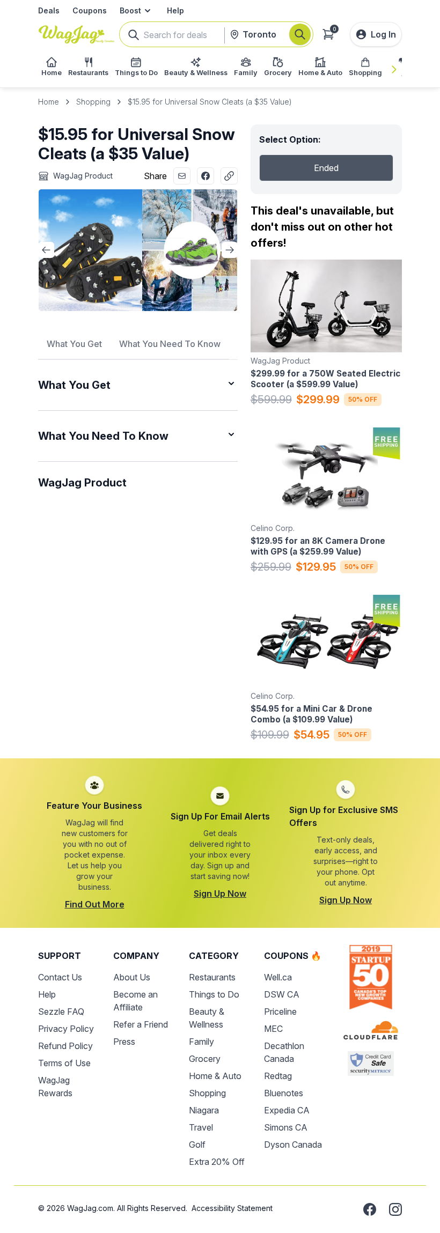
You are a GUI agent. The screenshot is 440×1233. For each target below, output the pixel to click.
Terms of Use (64, 1063)
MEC (273, 1028)
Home (48, 101)
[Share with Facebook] (205, 175)
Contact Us (60, 977)
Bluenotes (283, 1093)
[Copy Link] (229, 175)
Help (175, 10)
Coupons (89, 10)
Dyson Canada (293, 1144)
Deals (49, 10)
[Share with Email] (181, 175)
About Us (131, 977)
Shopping (93, 101)
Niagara (204, 1110)
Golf (197, 1144)
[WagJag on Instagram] (395, 1209)
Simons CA (285, 1127)
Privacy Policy (66, 1028)
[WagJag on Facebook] (369, 1209)
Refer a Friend (140, 1024)
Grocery (205, 1058)
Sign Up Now (220, 893)
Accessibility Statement (232, 1208)
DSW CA (281, 994)
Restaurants (212, 977)
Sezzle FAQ (61, 1011)
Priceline (280, 1011)
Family (201, 1041)
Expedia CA (287, 1110)
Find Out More (94, 904)
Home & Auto (215, 1075)
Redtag (278, 1075)
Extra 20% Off (217, 1161)
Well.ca (278, 977)
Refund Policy (65, 1045)
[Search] (300, 34)
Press (124, 1041)
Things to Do (214, 994)
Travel (201, 1127)
